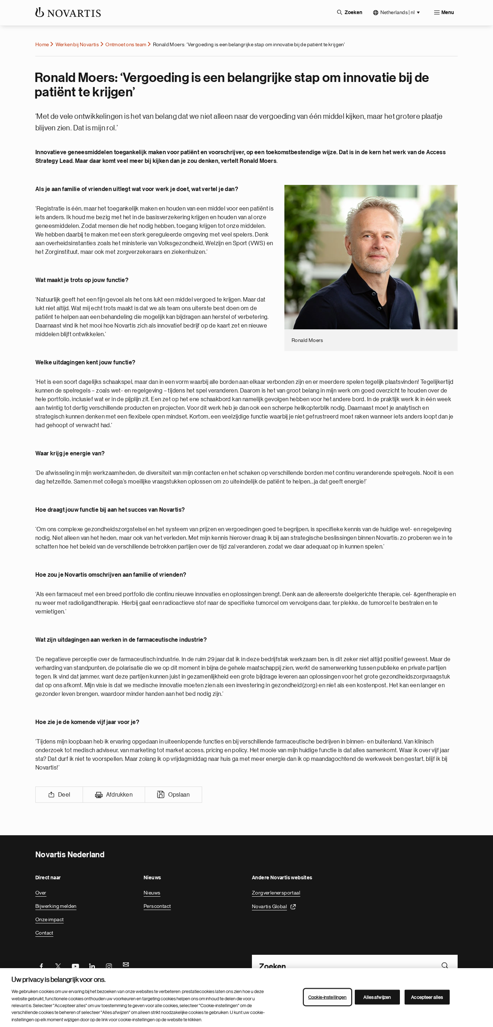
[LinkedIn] (92, 965)
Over (41, 892)
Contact (44, 932)
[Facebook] (41, 965)
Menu (447, 12)
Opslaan (178, 795)
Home (42, 44)
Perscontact (157, 906)
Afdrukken (119, 795)
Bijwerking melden (56, 906)
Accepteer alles (427, 996)
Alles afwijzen (377, 996)
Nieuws (152, 892)
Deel (64, 795)
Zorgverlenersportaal (276, 892)
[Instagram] (109, 965)
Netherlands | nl (397, 12)
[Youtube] (75, 965)
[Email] (126, 965)
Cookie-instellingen (327, 996)
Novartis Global (269, 906)
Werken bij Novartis (77, 44)
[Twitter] (58, 965)
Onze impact (49, 919)
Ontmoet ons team (125, 44)
